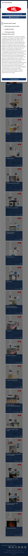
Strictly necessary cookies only (15, 14)
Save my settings (15, 79)
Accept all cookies (14, 17)
